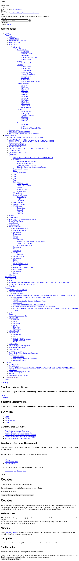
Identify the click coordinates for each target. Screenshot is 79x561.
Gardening (16, 323)
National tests (21, 172)
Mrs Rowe (24, 120)
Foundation (21, 208)
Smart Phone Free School (17, 139)
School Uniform (14, 150)
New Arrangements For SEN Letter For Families (29, 305)
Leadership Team (22, 50)
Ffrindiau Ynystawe (15, 351)
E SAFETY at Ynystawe (17, 221)
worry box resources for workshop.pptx (18, 438)
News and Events (10, 277)
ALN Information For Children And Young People (29, 301)
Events (11, 280)
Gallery (15, 236)
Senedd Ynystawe (15, 226)
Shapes (19, 187)
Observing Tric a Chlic (24, 245)
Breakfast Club (14, 331)
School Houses (14, 364)
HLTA (19, 122)
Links (15, 260)
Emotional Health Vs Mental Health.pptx (18, 433)
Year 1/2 (20, 210)
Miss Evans (25, 85)
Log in (7, 379)
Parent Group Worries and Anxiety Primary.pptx (20, 437)
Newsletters (17, 234)
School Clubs (13, 318)
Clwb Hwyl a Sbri (19, 204)
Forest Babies (13, 217)
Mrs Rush (24, 87)
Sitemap (7, 460)
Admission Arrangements (17, 152)
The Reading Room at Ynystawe (19, 132)
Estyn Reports (13, 223)
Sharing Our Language (24, 243)
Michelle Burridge (27, 53)
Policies (11, 215)
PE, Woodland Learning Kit (18, 316)
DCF (14, 249)
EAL (10, 312)
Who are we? (17, 269)
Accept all (12, 495)
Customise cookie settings (25, 495)
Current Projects (18, 256)
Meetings (20, 239)
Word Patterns (17, 206)
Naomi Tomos (26, 59)
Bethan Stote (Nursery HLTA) (31, 128)
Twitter (9, 24)
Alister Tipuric (26, 76)
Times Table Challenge (24, 186)
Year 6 (15, 171)
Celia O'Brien (25, 79)
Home (7, 33)
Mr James (24, 96)
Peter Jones (25, 55)
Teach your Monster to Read (26, 165)
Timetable (20, 200)
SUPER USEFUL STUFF (22, 340)
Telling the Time (22, 184)
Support (19, 109)
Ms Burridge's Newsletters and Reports (21, 284)
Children (8, 362)
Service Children (18, 357)
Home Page (4, 382)
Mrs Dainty (25, 102)
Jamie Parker (25, 106)
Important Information (16, 292)
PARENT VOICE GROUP (18, 290)
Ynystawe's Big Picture (16, 143)
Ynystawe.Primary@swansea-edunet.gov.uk (24, 13)
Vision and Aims (14, 42)
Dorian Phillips (26, 111)
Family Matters (14, 332)
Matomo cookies (11, 532)
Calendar (12, 286)
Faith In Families (18, 338)
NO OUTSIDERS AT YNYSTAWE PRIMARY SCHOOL (28, 148)
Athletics (16, 319)
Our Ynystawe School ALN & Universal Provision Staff (31, 297)
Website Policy (10, 463)
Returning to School (19, 360)
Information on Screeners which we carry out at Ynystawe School (34, 306)
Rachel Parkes (26, 72)
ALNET (16, 299)
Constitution (17, 232)
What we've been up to (20, 228)
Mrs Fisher (24, 93)
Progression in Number (20, 169)
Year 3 (15, 178)
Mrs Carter (24, 94)
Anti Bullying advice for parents (19, 345)
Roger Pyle (25, 52)
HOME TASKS (14, 373)
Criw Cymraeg (18, 202)
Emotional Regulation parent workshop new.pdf (20, 435)
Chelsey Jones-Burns (28, 74)
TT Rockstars (17, 193)
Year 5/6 (20, 213)
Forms (11, 314)
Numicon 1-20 (22, 189)
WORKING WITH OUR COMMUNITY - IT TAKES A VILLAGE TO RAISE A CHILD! (39, 282)
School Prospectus (15, 146)
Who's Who (13, 44)
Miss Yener (25, 98)
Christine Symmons (27, 115)
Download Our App (11, 377)
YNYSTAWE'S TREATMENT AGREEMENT (25, 133)
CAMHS (16, 336)
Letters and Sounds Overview (27, 161)
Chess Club (17, 329)
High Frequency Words (25, 163)
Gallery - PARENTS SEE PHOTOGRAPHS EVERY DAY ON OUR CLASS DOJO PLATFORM (42, 368)
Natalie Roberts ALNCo (29, 57)
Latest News (13, 279)
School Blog (13, 370)
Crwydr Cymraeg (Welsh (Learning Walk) (31, 241)
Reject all (4, 495)
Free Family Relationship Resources (25, 358)
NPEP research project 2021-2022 (20, 372)
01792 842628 (17, 9)
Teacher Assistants (23, 83)
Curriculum (12, 156)
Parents (7, 288)
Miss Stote (24, 91)
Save (18, 559)
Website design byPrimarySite (15, 471)
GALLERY (17, 265)
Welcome (12, 37)
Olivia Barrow (26, 107)
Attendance (12, 154)
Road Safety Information (17, 347)
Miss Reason (25, 104)
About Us (8, 35)
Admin (19, 61)
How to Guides (14, 349)
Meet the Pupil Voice (20, 230)
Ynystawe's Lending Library (18, 375)
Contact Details (14, 39)
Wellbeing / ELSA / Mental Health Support (23, 219)
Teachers (20, 65)
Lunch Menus (13, 344)
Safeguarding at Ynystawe (17, 40)
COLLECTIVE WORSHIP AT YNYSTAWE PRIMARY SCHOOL (31, 141)
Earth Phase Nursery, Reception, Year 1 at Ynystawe (26, 137)
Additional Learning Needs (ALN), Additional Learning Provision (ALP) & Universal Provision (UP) (42, 295)
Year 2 (15, 180)
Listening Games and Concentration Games (31, 167)
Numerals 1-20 (22, 191)
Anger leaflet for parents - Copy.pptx (17, 431)
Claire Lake (25, 113)
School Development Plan (17, 145)
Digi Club (16, 327)
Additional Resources (16, 355)
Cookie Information (11, 462)
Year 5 (15, 174)
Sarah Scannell (26, 63)
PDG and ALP (14, 225)
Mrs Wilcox (25, 100)
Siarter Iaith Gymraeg (20, 195)
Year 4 (15, 176)
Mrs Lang (24, 119)
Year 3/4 (20, 212)
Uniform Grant (18, 293)
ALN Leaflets (17, 303)
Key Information (10, 135)
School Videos (14, 366)
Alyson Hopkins (26, 70)
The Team (16, 46)
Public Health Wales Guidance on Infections (23, 353)
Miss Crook (25, 89)
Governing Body (14, 130)
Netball (15, 321)
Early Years (17, 159)
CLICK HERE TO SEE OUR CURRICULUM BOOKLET (33, 158)
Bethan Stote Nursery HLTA (30, 81)
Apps (19, 199)
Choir (15, 325)
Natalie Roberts (26, 68)
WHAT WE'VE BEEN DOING (23, 267)
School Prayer (21, 197)
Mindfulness (17, 342)
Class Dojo (12, 275)
